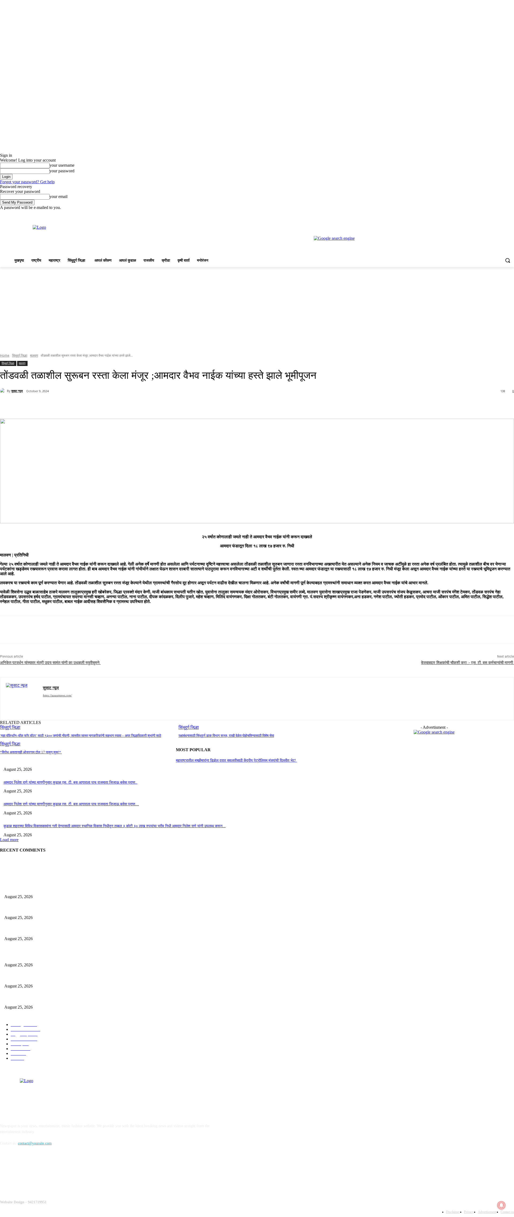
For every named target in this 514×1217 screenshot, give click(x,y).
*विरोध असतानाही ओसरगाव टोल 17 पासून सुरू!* (31, 752)
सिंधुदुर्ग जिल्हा (19, 355)
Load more (9, 839)
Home (4, 355)
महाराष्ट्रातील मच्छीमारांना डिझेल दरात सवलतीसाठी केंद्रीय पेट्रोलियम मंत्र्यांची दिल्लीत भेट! (236, 760)
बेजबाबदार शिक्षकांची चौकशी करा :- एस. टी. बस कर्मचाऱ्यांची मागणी (467, 662)
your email (58, 196)
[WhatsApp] (107, 405)
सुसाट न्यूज (17, 391)
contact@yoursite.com (35, 1143)
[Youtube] (511, 214)
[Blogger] (5, 1172)
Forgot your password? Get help (27, 182)
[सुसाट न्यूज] (3, 391)
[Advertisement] (257, 307)
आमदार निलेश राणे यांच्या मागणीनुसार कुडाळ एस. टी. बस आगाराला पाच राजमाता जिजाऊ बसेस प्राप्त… (71, 804)
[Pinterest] (87, 405)
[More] (126, 405)
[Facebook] (481, 214)
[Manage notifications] (501, 1205)
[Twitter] (496, 214)
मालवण (34, 355)
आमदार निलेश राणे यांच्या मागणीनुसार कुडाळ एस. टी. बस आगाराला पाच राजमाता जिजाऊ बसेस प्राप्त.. (70, 782)
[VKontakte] (60, 1172)
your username (62, 165)
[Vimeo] (503, 214)
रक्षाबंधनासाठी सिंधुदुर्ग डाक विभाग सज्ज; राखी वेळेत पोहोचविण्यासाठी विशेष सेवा (226, 736)
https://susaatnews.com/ (57, 695)
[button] (507, 260)
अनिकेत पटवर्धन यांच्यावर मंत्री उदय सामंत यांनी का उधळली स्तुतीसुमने (50, 662)
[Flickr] (32, 1172)
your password (62, 171)
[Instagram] (489, 214)
